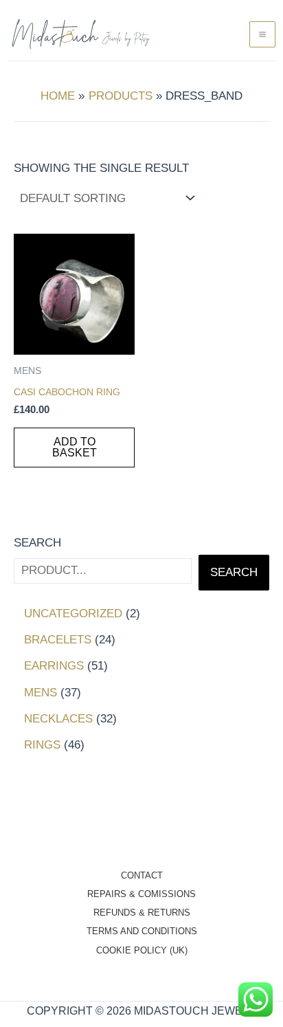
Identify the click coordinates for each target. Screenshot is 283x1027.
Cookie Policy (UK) (142, 950)
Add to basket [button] (74, 447)
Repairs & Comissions (141, 894)
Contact (142, 875)
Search (37, 542)
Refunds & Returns (141, 912)
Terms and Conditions (142, 931)
